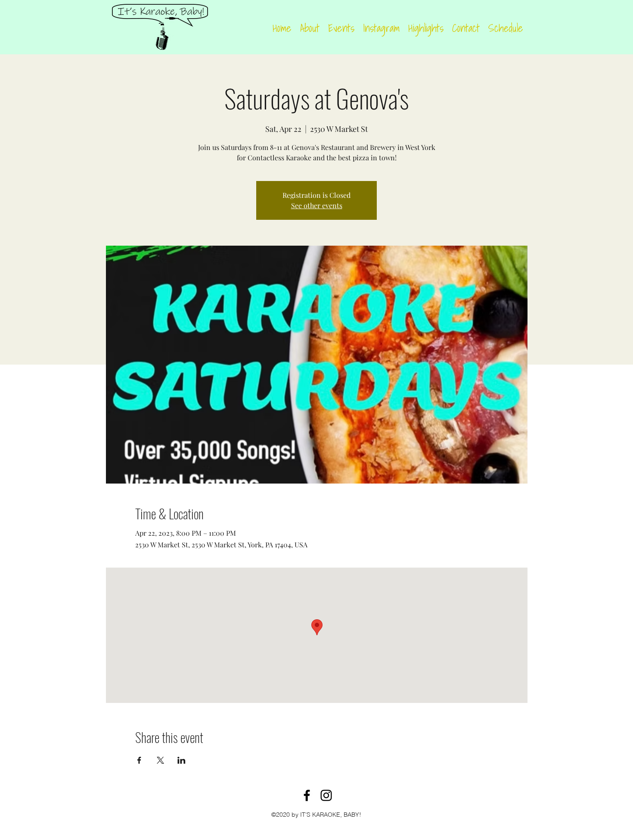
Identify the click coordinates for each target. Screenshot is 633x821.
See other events (316, 205)
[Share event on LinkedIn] (181, 760)
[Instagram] (326, 795)
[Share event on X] (160, 760)
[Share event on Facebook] (139, 760)
